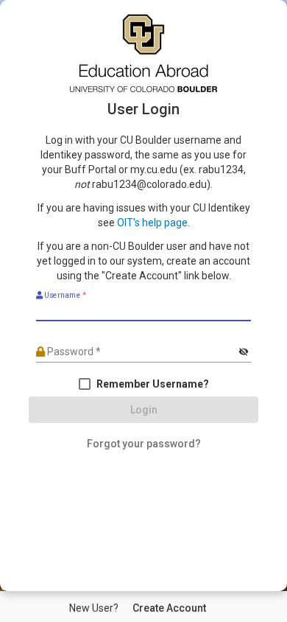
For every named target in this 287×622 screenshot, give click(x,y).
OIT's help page (152, 222)
